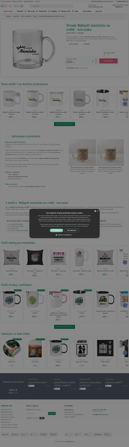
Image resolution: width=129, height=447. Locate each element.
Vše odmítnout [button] (71, 230)
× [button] (97, 211)
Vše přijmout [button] (56, 230)
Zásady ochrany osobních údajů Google (70, 226)
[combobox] (95, 211)
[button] (64, 235)
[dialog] (64, 223)
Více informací (84, 226)
